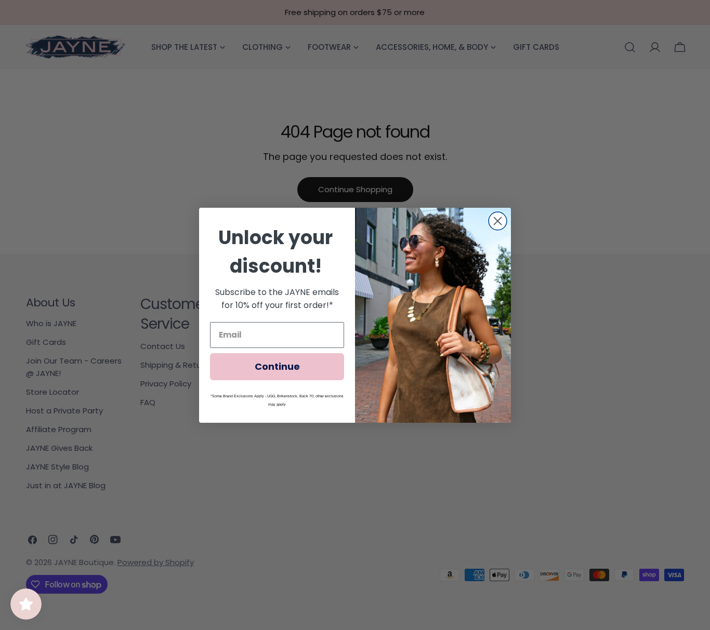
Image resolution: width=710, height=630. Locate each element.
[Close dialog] (498, 221)
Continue (277, 366)
